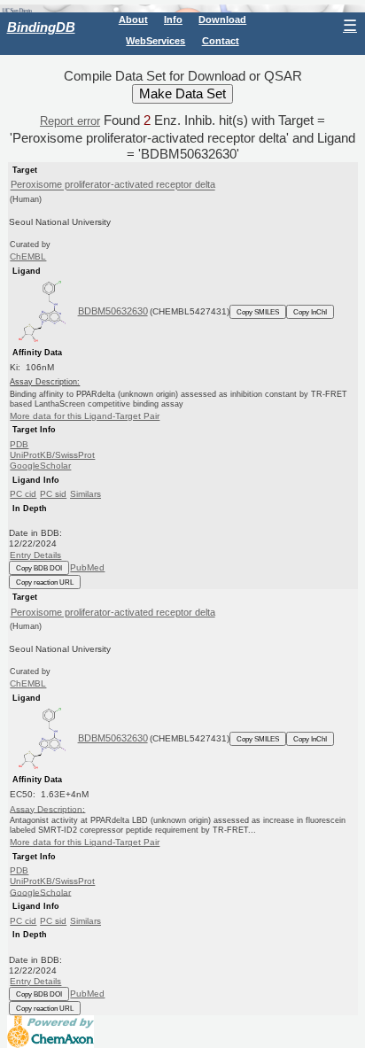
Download (222, 19)
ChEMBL (28, 256)
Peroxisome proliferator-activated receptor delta (113, 185)
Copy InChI (310, 311)
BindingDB (41, 27)
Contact (220, 40)
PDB (19, 444)
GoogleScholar (40, 465)
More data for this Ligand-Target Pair (84, 416)
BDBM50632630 (113, 311)
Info (173, 19)
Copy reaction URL (45, 582)
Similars (85, 494)
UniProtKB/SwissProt (52, 455)
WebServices (155, 40)
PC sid (53, 494)
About (133, 19)
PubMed (87, 567)
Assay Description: (47, 808)
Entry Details (35, 555)
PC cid (23, 494)
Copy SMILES (258, 311)
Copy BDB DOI (39, 567)
